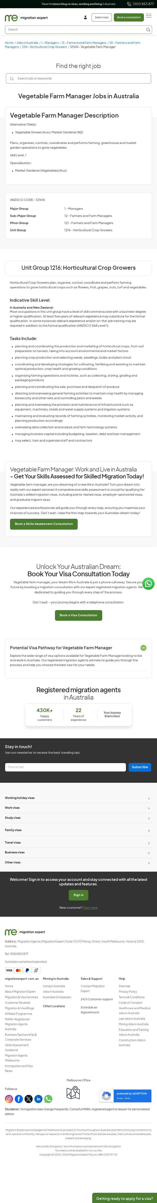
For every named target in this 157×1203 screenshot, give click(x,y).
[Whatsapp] (48, 1099)
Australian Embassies (57, 997)
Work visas (12, 808)
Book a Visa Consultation (78, 615)
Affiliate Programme (18, 1014)
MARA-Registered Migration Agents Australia (17, 1024)
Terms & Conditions (132, 997)
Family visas (13, 830)
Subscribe (140, 767)
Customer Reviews (17, 1002)
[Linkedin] (38, 1099)
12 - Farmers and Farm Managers (84, 43)
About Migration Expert (20, 991)
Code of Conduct (130, 1002)
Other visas (12, 862)
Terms (127, 1098)
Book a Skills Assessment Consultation (44, 524)
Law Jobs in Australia (132, 1018)
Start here (90, 907)
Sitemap (124, 986)
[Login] (87, 18)
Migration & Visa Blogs (19, 1008)
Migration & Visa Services (21, 997)
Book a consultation (129, 17)
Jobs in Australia (27, 43)
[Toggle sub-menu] (148, 798)
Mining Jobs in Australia (134, 1024)
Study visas (12, 818)
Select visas (102, 17)
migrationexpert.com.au (22, 979)
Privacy (120, 1098)
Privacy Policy (128, 991)
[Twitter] (29, 1099)
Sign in (79, 895)
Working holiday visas (20, 798)
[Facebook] (19, 1099)
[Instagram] (9, 1099)
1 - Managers (50, 43)
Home (9, 43)
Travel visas (13, 842)
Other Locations (54, 1006)
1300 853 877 (143, 4)
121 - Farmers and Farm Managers (88, 223)
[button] (146, 1175)
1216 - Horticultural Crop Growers (44, 47)
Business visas (15, 852)
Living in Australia (54, 986)
